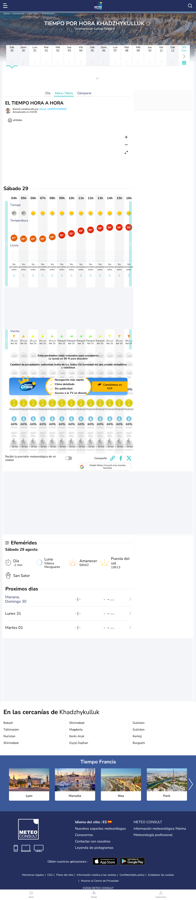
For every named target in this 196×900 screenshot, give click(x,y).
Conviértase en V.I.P (112, 386)
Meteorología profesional (153, 835)
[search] (190, 6)
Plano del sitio (64, 875)
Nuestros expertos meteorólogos (100, 828)
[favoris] (148, 23)
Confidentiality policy (132, 875)
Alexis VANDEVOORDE (53, 109)
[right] (191, 784)
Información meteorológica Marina (160, 828)
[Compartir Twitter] (129, 458)
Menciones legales (33, 875)
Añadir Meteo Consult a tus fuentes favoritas (107, 466)
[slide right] (130, 243)
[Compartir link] (112, 458)
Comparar (84, 93)
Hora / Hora (64, 93)
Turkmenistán (18, 13)
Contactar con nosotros (92, 841)
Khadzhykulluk (48, 13)
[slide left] (6, 243)
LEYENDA (17, 120)
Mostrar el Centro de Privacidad (99, 880)
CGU (50, 875)
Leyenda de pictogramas (94, 847)
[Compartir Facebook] (120, 458)
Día (47, 93)
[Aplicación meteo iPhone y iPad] (104, 861)
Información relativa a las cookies (96, 875)
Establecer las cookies (161, 874)
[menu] (6, 6)
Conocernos (84, 835)
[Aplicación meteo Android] (132, 861)
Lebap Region (33, 13)
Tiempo (6, 13)
